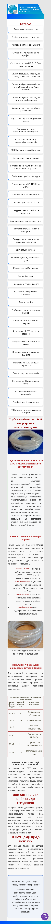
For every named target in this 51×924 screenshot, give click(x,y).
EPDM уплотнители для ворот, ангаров (26, 411)
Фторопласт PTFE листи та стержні (26, 332)
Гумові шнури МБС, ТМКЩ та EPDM (26, 185)
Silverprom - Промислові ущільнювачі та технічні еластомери (29, 10)
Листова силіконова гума (25, 29)
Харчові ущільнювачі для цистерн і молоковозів (25, 141)
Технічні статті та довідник (26, 402)
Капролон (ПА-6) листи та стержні (25, 322)
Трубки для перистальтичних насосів (26, 311)
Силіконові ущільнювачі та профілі (26, 54)
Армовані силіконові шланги (26, 44)
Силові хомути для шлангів (26, 373)
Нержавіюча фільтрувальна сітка (25, 382)
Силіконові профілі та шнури (26, 176)
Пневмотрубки (25, 302)
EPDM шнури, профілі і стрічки (25, 150)
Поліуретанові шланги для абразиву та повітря (26, 240)
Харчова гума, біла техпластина (25, 221)
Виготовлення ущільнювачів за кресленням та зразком (25, 167)
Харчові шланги (25, 276)
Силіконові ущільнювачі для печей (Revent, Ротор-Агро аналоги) (26, 87)
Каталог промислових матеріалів (26, 393)
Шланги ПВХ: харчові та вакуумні (25, 293)
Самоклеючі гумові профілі (26, 158)
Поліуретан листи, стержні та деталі (26, 343)
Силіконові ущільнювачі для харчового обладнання (26, 99)
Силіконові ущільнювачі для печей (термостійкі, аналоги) (26, 75)
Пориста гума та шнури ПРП (26, 194)
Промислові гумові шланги (26, 284)
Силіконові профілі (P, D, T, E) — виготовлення (25, 64)
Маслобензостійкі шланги (25, 268)
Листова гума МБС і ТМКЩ (26, 202)
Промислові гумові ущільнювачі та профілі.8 (25, 130)
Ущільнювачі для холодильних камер (26, 120)
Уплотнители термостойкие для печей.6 (26, 109)
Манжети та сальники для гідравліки (25, 364)
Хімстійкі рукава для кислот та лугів (25, 259)
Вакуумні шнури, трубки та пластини (26, 211)
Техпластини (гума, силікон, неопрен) (25, 230)
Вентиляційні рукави (26, 249)
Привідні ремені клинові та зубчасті (25, 353)
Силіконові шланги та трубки (26, 37)
